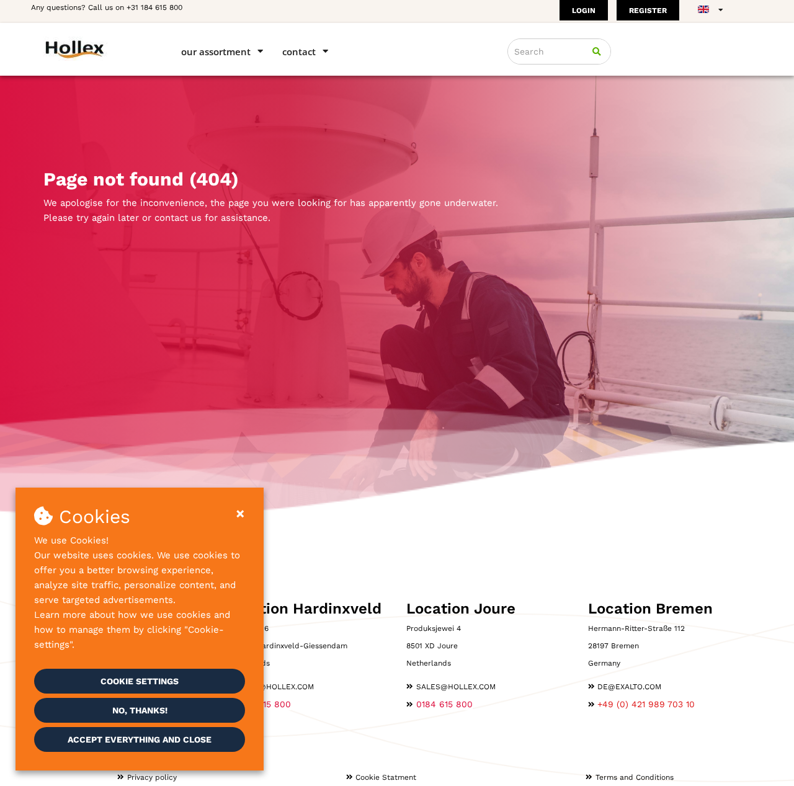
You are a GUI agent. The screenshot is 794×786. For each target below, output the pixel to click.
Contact (299, 51)
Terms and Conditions (635, 777)
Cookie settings (139, 681)
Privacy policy (152, 777)
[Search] (596, 51)
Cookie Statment (385, 777)
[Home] (94, 49)
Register (648, 10)
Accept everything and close (140, 739)
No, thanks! (139, 710)
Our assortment (216, 51)
